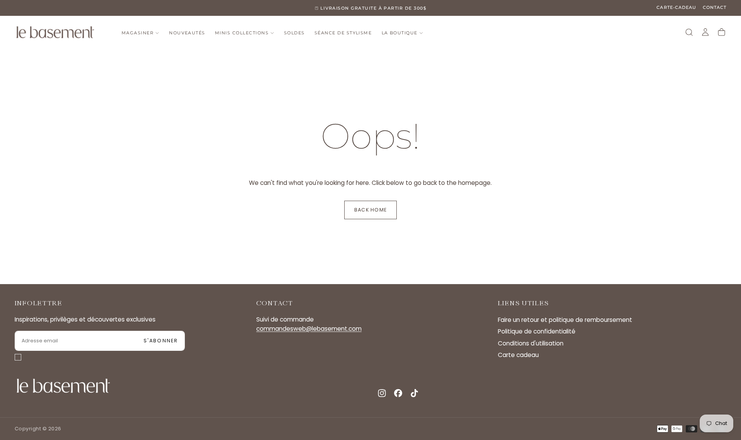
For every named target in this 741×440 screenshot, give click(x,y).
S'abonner (161, 340)
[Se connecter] (705, 32)
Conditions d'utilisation (530, 343)
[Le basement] (63, 386)
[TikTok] (414, 393)
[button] (689, 32)
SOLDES (294, 33)
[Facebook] (398, 393)
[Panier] (721, 32)
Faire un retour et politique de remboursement (565, 320)
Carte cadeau (518, 355)
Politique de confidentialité (536, 331)
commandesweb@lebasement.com (309, 329)
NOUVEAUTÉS (187, 33)
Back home (370, 209)
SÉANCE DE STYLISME (343, 33)
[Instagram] (382, 393)
